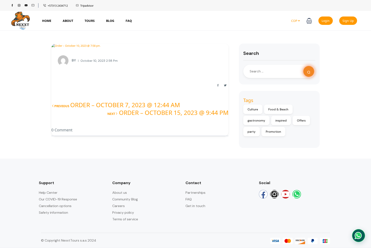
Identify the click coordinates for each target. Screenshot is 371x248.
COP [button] (294, 21)
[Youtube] (285, 194)
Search (251, 53)
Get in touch (195, 206)
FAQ (129, 21)
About (68, 21)
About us (119, 192)
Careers (118, 206)
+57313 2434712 (58, 6)
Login (326, 21)
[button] (309, 21)
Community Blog (125, 199)
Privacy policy (123, 212)
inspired (281, 120)
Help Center (48, 192)
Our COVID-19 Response (58, 199)
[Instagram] (274, 194)
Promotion (273, 132)
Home (46, 21)
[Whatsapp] (296, 194)
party (251, 132)
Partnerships (195, 192)
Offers (301, 120)
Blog (110, 21)
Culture (253, 109)
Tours (90, 21)
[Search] (308, 71)
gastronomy (256, 120)
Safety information (53, 212)
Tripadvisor (87, 6)
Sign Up (348, 21)
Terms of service (125, 219)
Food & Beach (278, 109)
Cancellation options (55, 206)
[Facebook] (263, 194)
